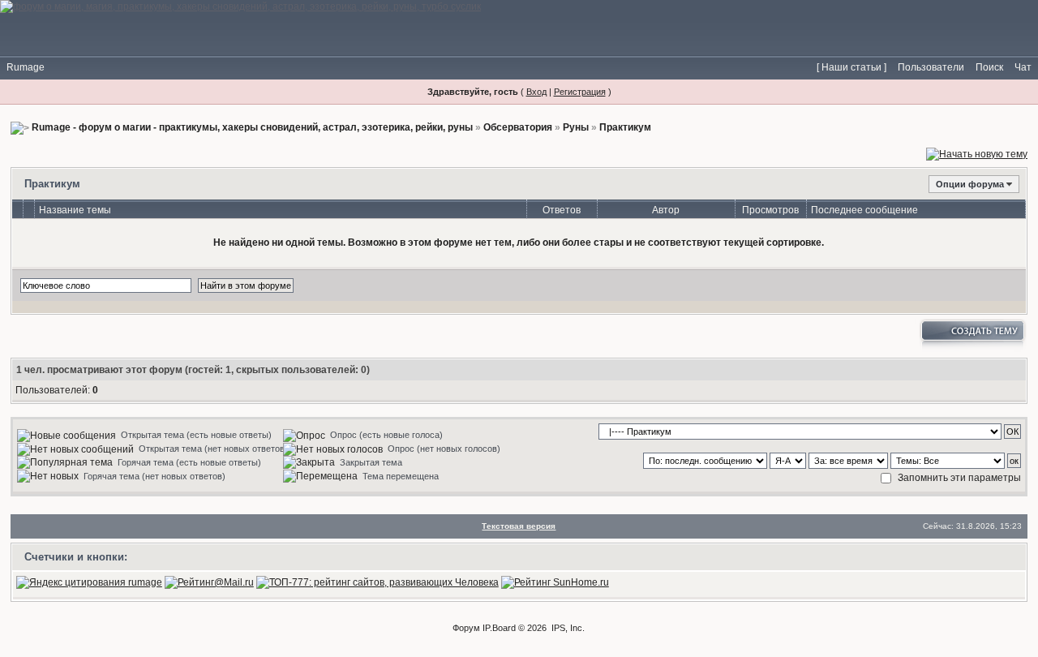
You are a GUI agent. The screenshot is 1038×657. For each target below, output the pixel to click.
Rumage (25, 67)
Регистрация (580, 92)
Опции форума (970, 184)
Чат (1023, 67)
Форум (466, 628)
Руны (576, 127)
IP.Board (499, 628)
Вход (536, 92)
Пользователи (931, 67)
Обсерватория (517, 127)
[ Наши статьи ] (851, 67)
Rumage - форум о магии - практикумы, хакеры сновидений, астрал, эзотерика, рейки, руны (252, 127)
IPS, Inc (566, 628)
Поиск (989, 67)
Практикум (625, 127)
